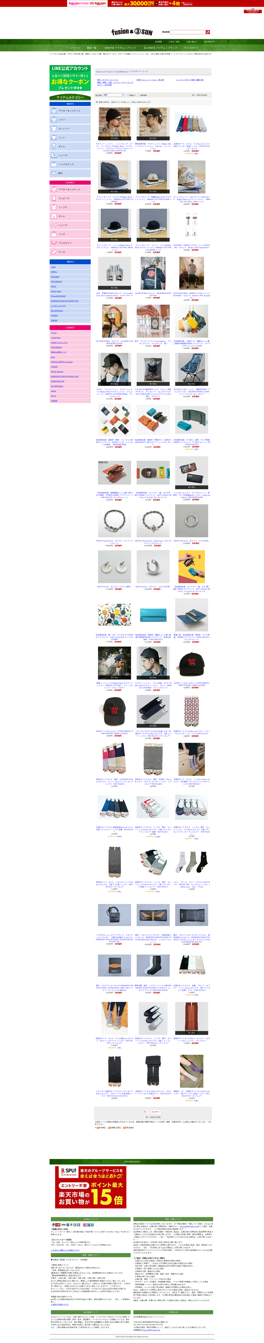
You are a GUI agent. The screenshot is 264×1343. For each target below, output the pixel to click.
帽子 (60, 173)
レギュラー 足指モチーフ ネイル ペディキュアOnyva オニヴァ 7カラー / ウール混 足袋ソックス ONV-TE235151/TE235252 (114, 1093)
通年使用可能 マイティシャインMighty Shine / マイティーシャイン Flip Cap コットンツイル (153, 146)
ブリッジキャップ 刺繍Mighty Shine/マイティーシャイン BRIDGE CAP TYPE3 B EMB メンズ (153, 199)
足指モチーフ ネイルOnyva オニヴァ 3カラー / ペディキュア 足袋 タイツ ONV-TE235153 (153, 1093)
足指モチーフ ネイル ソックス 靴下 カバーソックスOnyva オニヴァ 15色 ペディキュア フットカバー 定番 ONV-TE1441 (153, 829)
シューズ (62, 155)
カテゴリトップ (101, 71)
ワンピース (63, 198)
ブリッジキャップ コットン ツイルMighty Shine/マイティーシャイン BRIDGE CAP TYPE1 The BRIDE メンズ (153, 247)
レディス (110, 71)
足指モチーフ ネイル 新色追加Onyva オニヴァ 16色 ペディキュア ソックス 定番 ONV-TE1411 (115, 829)
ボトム (61, 146)
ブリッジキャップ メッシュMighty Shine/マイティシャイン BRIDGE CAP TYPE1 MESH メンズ (114, 247)
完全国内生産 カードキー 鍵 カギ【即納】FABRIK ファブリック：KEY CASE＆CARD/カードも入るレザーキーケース (191, 589)
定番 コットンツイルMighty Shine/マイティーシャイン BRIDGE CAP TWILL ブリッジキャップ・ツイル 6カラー (114, 685)
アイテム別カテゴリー (121, 71)
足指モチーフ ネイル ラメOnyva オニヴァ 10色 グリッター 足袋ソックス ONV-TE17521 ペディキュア (192, 146)
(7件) (119, 1048)
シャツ (61, 119)
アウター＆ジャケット (69, 111)
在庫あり (132, 95)
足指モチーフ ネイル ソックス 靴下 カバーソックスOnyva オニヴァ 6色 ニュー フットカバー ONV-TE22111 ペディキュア (153, 1040)
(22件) (119, 836)
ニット (61, 137)
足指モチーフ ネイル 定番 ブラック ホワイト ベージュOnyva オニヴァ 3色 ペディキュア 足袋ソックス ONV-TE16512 (191, 988)
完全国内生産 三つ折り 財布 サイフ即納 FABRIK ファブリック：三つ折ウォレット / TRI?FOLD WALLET (192, 442)
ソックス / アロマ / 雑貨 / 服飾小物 (189, 80)
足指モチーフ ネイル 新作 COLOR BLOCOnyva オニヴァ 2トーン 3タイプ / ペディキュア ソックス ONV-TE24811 (114, 781)
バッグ (61, 234)
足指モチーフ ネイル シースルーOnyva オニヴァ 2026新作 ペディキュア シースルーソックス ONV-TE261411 (191, 781)
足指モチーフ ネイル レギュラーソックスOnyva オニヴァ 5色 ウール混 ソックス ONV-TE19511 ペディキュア (114, 884)
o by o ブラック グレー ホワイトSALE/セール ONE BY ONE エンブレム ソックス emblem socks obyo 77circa (191, 884)
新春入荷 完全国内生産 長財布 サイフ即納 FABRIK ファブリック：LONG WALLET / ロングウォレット (192, 637)
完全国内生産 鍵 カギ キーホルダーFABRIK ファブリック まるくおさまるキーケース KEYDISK (114, 637)
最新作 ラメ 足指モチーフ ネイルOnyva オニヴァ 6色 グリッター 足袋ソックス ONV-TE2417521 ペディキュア (192, 1093)
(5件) (196, 449)
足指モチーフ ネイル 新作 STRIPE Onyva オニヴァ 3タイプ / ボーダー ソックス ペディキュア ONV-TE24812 (153, 781)
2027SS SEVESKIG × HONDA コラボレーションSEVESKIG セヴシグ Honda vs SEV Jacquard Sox (191, 295)
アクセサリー (65, 243)
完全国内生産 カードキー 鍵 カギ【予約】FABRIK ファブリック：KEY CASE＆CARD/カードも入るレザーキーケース (153, 495)
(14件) (157, 837)
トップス (62, 207)
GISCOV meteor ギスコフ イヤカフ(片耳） (153, 587)
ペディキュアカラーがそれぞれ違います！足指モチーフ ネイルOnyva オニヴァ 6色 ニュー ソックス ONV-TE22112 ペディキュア (153, 733)
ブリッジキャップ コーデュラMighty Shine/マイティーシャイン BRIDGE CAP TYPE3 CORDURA (114, 199)
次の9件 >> (156, 1112)
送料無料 (143, 95)
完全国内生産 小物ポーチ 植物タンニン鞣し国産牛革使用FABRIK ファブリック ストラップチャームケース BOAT (191, 343)
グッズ (61, 252)
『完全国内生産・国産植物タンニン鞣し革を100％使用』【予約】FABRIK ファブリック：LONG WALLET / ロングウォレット (114, 495)
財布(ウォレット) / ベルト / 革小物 (150, 80)
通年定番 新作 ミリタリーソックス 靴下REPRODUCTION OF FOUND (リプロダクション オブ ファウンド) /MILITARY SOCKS (153, 988)
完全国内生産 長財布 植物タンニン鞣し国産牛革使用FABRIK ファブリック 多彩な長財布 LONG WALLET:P (153, 637)
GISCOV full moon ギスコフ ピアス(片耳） (192, 541)
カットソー (63, 128)
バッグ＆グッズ (66, 164)
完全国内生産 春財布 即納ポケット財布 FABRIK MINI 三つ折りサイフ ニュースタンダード (153, 442)
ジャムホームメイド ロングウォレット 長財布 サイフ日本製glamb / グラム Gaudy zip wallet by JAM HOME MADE (191, 495)
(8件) (196, 154)
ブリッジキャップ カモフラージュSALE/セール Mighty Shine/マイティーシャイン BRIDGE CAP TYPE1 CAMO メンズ (191, 199)
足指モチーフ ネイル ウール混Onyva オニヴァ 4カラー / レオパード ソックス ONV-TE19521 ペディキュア (114, 1040)
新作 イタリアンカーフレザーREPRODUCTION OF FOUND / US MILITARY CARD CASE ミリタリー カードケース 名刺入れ (114, 988)
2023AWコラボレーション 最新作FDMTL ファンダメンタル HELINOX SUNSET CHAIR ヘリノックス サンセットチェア (192, 391)
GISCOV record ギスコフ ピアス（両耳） (114, 587)
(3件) (158, 892)
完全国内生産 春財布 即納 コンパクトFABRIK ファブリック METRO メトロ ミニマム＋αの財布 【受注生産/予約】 (114, 442)
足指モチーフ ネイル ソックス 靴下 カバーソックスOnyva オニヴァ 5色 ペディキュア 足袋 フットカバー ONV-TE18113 (153, 884)
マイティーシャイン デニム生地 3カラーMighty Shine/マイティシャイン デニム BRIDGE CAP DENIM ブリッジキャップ (153, 685)
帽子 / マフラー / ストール (107, 80)
